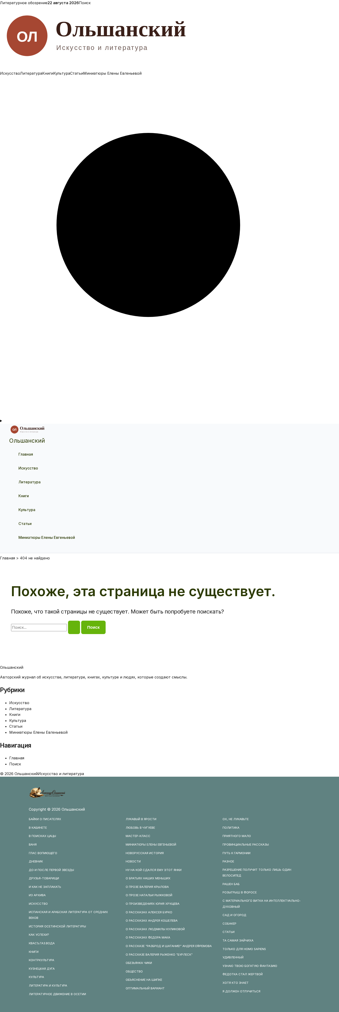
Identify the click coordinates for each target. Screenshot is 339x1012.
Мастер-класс (138, 836)
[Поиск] (169, 414)
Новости (133, 861)
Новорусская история (145, 853)
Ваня (33, 844)
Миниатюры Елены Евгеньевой (112, 73)
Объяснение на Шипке (144, 979)
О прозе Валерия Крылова (147, 887)
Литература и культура (48, 985)
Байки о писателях (45, 819)
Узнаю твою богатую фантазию (250, 966)
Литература (31, 73)
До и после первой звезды (51, 870)
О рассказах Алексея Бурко (149, 912)
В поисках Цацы (42, 836)
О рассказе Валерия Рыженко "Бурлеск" (159, 954)
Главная (25, 454)
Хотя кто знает (236, 982)
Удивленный (233, 957)
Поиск (85, 2)
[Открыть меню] (169, 421)
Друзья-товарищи (44, 878)
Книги (47, 73)
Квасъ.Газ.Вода (42, 943)
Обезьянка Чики (139, 963)
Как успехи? (39, 934)
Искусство (10, 73)
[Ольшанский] (169, 67)
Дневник (36, 861)
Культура (61, 73)
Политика (231, 827)
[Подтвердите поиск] (74, 627)
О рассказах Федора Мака (148, 937)
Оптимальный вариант (145, 988)
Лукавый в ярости (141, 819)
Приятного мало (237, 836)
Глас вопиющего (43, 853)
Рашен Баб (231, 884)
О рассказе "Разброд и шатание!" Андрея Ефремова (169, 946)
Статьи (76, 73)
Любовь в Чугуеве (140, 827)
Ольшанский (27, 440)
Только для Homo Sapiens (244, 949)
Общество (134, 971)
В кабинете (38, 827)
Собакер (229, 923)
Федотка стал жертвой (243, 974)
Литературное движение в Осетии (57, 994)
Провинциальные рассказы (246, 844)
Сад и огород (234, 915)
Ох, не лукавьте (236, 819)
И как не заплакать (45, 887)
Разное (228, 861)
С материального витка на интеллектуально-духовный (262, 903)
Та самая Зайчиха (238, 940)
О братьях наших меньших (148, 878)
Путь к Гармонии (236, 853)
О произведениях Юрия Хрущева (152, 903)
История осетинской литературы (57, 926)
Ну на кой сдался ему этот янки (153, 870)
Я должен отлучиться (241, 991)
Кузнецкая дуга (42, 968)
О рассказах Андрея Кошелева (152, 920)
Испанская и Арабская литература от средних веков (68, 915)
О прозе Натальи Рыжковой (149, 895)
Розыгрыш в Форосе (240, 892)
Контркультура (41, 960)
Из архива (37, 895)
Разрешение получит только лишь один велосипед (257, 872)
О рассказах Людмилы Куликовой (155, 929)
